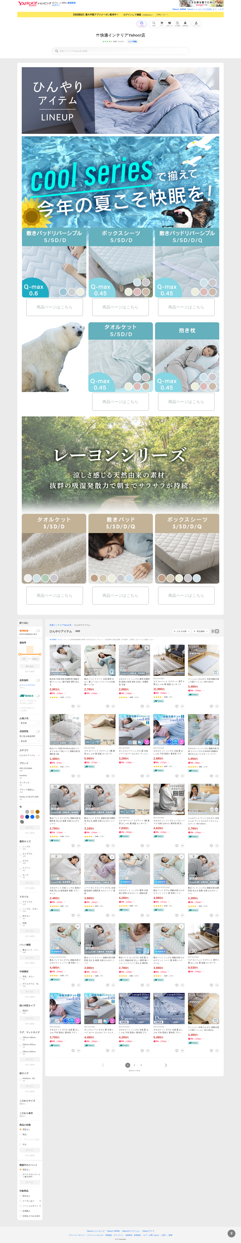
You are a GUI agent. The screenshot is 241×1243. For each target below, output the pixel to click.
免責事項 (129, 1235)
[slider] (19, 654)
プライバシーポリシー (77, 1235)
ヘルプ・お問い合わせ (150, 1235)
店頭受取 (24, 731)
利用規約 (108, 1235)
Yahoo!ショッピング (96, 1231)
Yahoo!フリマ (148, 1231)
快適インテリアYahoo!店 (60, 625)
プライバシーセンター (95, 1235)
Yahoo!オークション (131, 1231)
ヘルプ (221, 9)
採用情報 (137, 1235)
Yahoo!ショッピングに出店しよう (202, 9)
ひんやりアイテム (61, 631)
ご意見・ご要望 (166, 1235)
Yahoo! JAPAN (179, 9)
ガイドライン (119, 1235)
